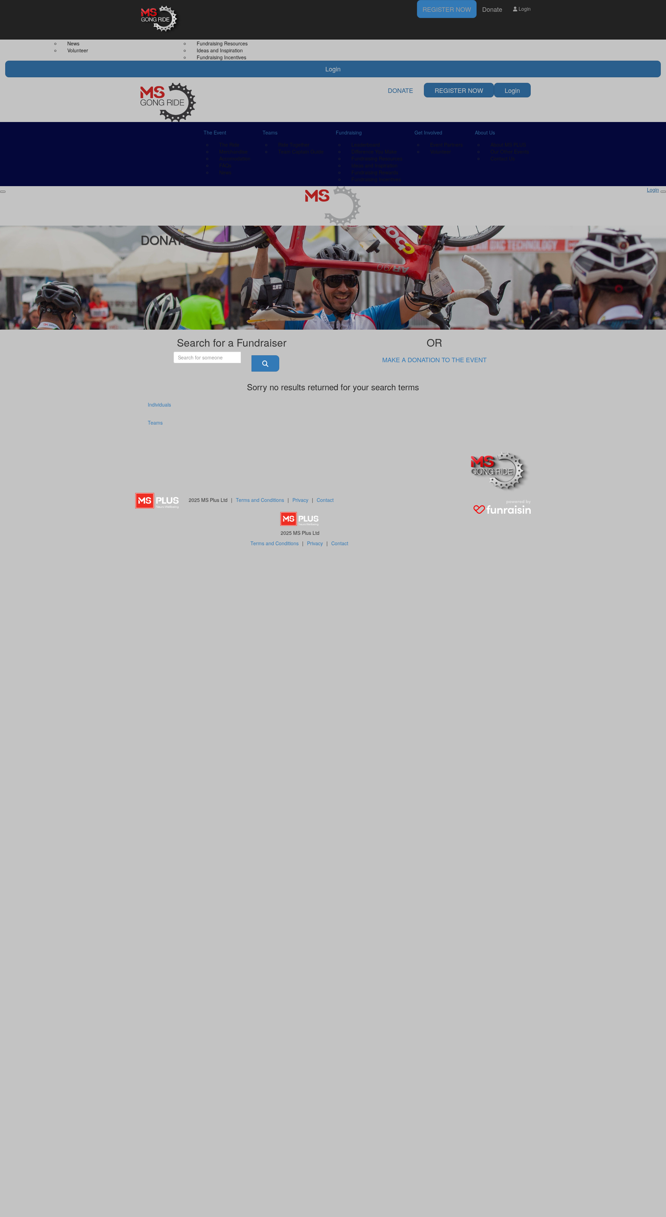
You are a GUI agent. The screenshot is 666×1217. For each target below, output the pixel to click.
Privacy (300, 499)
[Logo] (161, 19)
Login (524, 8)
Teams (155, 422)
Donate (492, 9)
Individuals (159, 404)
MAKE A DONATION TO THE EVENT (434, 359)
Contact (325, 499)
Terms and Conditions (260, 499)
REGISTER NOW (446, 9)
